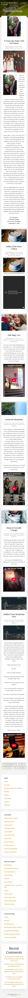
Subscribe (7, 805)
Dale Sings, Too (14, 335)
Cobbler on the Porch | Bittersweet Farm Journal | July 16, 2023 (14, 958)
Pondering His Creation (11, 868)
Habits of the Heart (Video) (14, 247)
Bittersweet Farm (10, 3)
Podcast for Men (9, 924)
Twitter (6, 917)
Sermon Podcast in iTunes (12, 934)
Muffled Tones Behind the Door (14, 615)
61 (16, 767)
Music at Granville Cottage (14, 529)
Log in (19, 994)
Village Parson (8, 894)
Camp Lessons (8, 825)
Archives (6, 801)
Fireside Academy (9, 845)
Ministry (6, 795)
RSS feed (6, 920)
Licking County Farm (10, 852)
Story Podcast (8, 882)
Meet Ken (7, 785)
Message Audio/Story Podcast (13, 788)
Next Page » (22, 768)
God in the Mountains (14, 419)
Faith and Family (16, 48)
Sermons (6, 791)
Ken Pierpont (8, 956)
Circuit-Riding (10, 621)
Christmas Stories (9, 828)
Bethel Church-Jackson (11, 818)
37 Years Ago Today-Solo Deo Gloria (14, 42)
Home (6, 781)
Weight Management (10, 900)
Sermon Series (8, 875)
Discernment (8, 838)
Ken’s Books (7, 798)
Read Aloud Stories (9, 871)
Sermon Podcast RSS (10, 937)
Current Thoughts (16, 253)
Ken (5, 964)
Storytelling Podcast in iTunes (13, 927)
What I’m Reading (9, 904)
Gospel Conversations (10, 848)
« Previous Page (8, 765)
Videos (6, 890)
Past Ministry (8, 865)
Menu (24, 3)
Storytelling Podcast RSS (11, 930)
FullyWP (15, 995)
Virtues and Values (9, 897)
